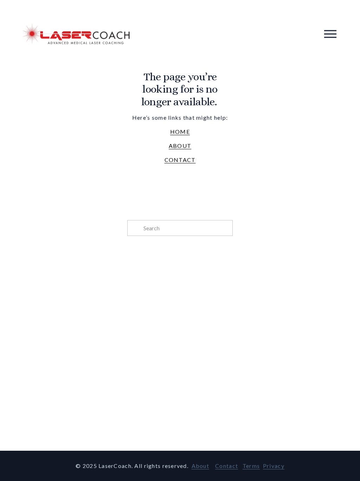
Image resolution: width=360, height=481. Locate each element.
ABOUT (180, 145)
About (200, 465)
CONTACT (180, 159)
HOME (180, 131)
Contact (226, 465)
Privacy (273, 465)
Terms (251, 465)
